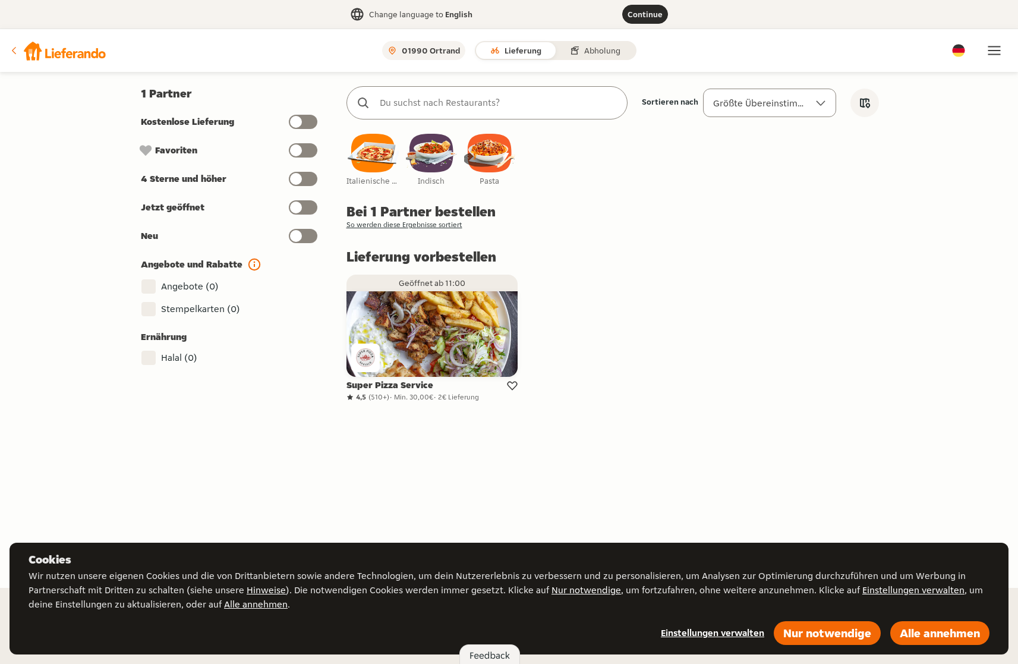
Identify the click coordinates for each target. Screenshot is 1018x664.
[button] (58, 50)
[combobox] (499, 103)
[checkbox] (373, 160)
